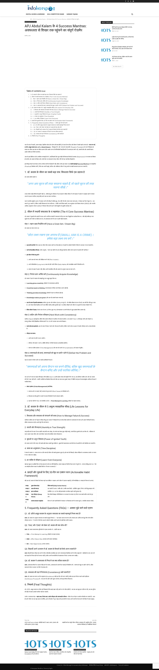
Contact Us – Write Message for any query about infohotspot (72, 665)
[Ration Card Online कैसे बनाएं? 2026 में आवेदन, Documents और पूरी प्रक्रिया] (36, 642)
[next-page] (29, 658)
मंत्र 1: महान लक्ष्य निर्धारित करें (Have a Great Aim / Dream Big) (50, 99)
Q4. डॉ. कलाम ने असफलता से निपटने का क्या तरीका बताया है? (48, 131)
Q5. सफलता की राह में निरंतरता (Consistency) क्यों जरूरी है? (49, 133)
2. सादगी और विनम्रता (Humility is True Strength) (46, 112)
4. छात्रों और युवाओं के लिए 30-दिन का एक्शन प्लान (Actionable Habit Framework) (51, 120)
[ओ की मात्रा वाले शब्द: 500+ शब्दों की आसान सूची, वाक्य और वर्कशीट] (106, 59)
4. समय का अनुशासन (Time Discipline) (44, 116)
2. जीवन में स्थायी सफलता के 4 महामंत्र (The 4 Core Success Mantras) (49, 96)
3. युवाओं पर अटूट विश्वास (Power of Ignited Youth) (47, 114)
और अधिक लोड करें (117, 66)
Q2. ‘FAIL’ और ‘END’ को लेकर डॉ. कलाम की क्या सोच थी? (47, 127)
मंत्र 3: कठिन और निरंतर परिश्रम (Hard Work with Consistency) (50, 103)
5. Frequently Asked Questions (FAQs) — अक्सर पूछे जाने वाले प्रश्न (48, 123)
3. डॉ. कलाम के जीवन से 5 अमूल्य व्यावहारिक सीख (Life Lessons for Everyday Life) (51, 107)
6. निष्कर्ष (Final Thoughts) (37, 136)
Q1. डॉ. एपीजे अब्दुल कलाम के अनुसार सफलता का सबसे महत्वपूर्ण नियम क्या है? (51, 125)
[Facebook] (126, 1)
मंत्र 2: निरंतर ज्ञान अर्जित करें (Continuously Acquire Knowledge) (50, 101)
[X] (131, 1)
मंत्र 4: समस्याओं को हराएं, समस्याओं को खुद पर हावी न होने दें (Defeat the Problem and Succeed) (58, 105)
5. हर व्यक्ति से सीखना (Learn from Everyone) (46, 118)
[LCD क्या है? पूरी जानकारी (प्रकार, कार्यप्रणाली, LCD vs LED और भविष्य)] (106, 39)
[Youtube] (133, 1)
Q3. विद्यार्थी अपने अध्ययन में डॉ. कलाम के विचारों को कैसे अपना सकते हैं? (50, 129)
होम (31, 19)
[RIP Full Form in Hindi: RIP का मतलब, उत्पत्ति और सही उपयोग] (106, 29)
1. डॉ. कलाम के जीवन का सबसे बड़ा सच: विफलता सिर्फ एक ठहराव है (45, 94)
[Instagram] (128, 1)
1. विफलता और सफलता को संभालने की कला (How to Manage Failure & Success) (54, 109)
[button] (132, 14)
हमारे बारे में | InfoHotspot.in (110, 665)
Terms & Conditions (124, 665)
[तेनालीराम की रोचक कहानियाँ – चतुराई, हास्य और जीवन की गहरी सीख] (85, 642)
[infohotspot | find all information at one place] (41, 8)
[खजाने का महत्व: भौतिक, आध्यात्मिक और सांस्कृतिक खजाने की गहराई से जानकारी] (60, 642)
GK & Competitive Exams (39, 19)
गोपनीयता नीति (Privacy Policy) (96, 665)
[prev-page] (26, 658)
